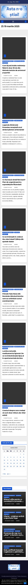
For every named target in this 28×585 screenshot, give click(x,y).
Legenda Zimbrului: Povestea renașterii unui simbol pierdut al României (13, 127)
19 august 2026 (9, 520)
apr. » (8, 474)
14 (17, 460)
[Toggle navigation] (13, 22)
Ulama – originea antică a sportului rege (14, 517)
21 (17, 463)
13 (14, 460)
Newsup (23, 576)
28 (17, 466)
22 (20, 463)
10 (4, 460)
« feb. (4, 474)
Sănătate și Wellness (19, 61)
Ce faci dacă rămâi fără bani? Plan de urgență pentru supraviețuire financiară (13, 182)
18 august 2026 (9, 554)
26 (11, 466)
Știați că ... (5, 234)
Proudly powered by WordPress (9, 576)
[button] (23, 21)
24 (4, 466)
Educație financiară (19, 175)
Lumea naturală (18, 120)
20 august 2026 (9, 503)
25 (7, 466)
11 (7, 460)
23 (23, 463)
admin (16, 75)
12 (10, 460)
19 (10, 463)
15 (20, 460)
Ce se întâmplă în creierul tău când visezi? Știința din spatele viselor (13, 239)
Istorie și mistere (18, 289)
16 (23, 460)
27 (14, 466)
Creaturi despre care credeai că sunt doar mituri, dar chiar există (14, 412)
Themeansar (14, 578)
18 (7, 463)
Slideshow (5, 122)
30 (23, 466)
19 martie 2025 (8, 75)
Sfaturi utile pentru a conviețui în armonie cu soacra (14, 501)
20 (14, 463)
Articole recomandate (8, 61)
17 (4, 463)
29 (20, 466)
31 (4, 469)
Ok (25, 583)
